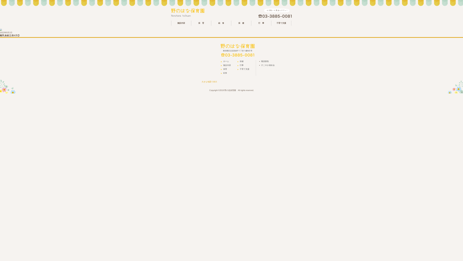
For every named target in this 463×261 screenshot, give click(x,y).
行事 (242, 65)
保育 (225, 69)
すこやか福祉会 (268, 65)
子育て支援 (281, 23)
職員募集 (265, 61)
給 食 (221, 23)
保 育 (201, 23)
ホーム (226, 61)
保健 (242, 61)
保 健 (241, 23)
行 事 (261, 23)
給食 (225, 73)
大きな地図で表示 (209, 82)
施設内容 (181, 23)
